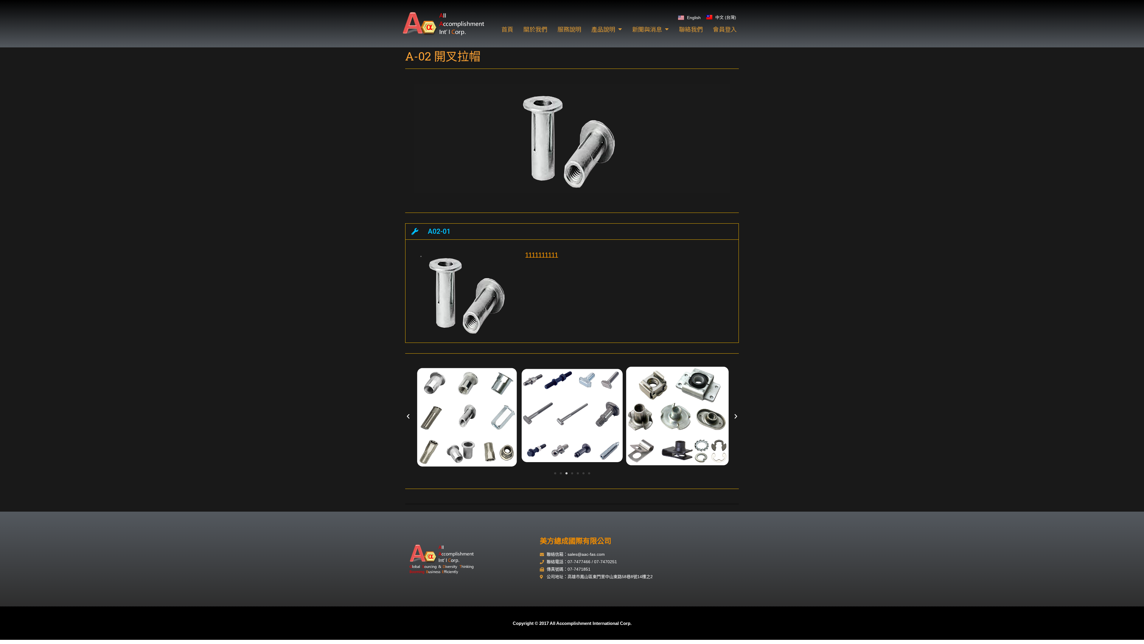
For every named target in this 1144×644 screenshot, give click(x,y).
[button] (572, 231)
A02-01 (439, 231)
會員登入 (725, 29)
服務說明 (569, 29)
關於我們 (535, 29)
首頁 (507, 29)
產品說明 (603, 29)
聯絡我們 (691, 29)
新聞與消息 (647, 29)
